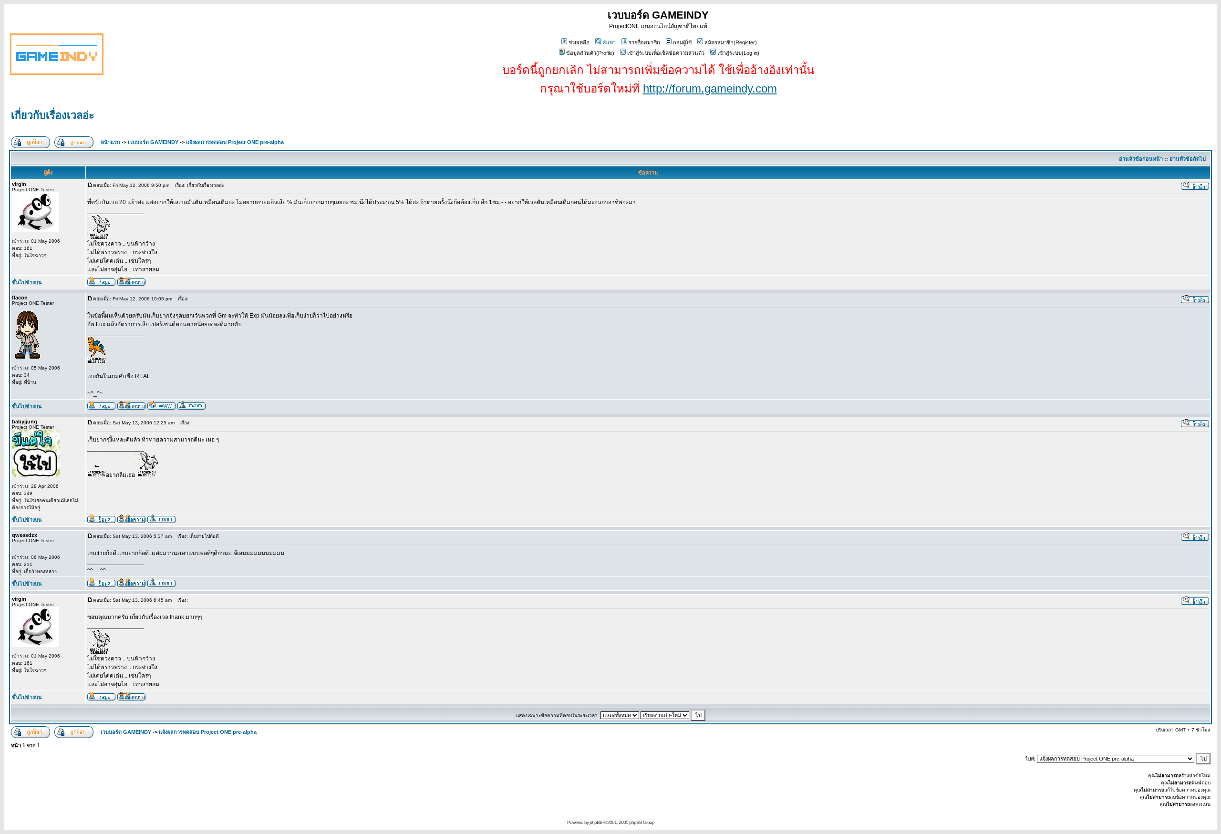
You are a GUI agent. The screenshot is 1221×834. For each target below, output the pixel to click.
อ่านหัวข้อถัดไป (1187, 159)
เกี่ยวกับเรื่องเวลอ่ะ (52, 115)
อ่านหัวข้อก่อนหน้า (1141, 159)
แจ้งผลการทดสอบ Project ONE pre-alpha (235, 142)
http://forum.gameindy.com (710, 88)
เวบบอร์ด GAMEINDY (153, 142)
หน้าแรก (110, 142)
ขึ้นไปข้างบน (27, 282)
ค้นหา (609, 42)
